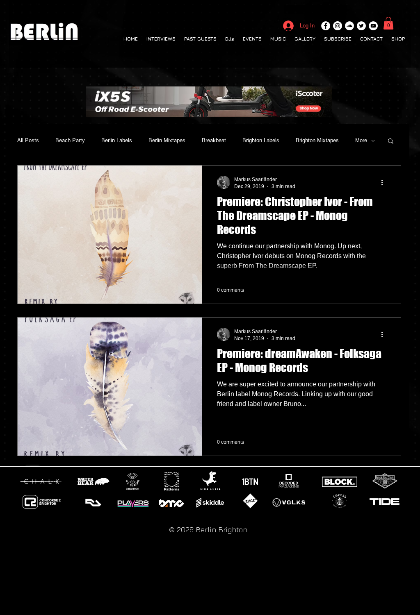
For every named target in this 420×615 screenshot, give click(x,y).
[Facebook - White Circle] (325, 25)
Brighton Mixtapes (317, 140)
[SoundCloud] (349, 25)
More (361, 140)
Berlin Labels (116, 140)
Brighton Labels (260, 140)
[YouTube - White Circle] (373, 25)
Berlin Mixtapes (166, 140)
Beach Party (70, 140)
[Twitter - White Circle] (361, 25)
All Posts (28, 140)
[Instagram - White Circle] (337, 25)
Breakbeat (214, 140)
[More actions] (385, 182)
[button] (388, 23)
